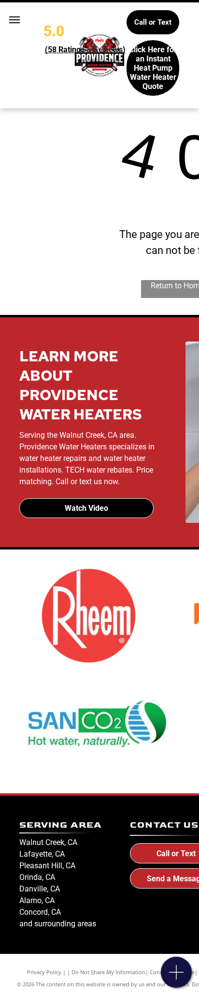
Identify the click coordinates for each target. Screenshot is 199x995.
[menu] (14, 20)
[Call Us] (176, 977)
